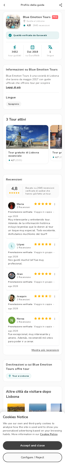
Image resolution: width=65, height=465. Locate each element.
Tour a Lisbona (20, 376)
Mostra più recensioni (45, 350)
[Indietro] (4, 5)
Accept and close (32, 446)
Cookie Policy (48, 434)
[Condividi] (60, 5)
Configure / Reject (32, 457)
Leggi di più (13, 87)
